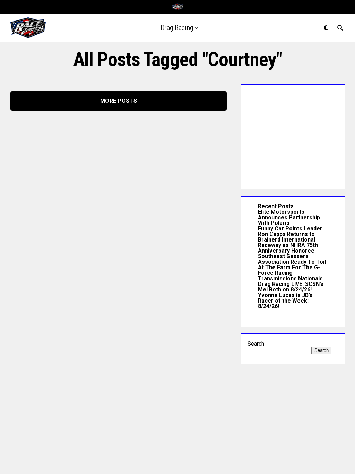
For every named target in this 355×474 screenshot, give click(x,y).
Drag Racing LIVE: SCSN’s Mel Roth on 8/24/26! (290, 287)
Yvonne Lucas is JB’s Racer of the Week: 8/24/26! (285, 301)
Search (256, 343)
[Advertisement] (293, 135)
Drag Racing (177, 28)
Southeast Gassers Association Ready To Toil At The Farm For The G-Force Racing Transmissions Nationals (292, 267)
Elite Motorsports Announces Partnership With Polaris (289, 217)
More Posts (118, 101)
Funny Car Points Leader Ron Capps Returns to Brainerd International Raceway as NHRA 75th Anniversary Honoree (290, 239)
